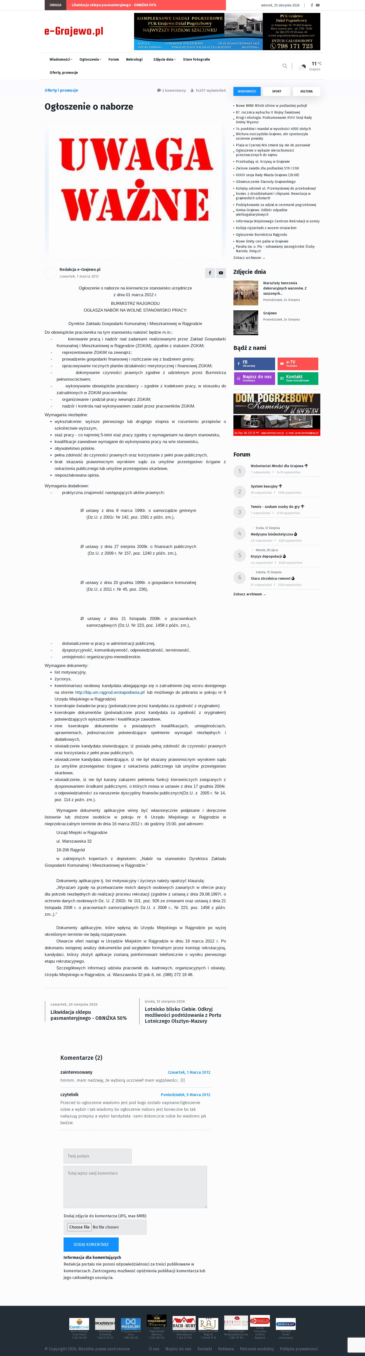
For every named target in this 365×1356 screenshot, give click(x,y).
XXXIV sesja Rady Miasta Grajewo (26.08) (267, 175)
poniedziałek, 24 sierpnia (281, 300)
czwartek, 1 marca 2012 (79, 276)
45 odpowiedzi (262, 540)
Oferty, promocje (64, 73)
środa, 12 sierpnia (268, 528)
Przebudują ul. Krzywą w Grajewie (263, 162)
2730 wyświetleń (288, 513)
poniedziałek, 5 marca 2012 (185, 1094)
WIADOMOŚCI (247, 91)
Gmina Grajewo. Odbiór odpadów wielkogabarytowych (261, 212)
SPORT (276, 91)
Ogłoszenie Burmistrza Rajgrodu (261, 235)
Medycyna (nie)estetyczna (272, 534)
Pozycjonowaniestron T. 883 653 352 (131, 1334)
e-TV (291, 363)
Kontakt (297, 378)
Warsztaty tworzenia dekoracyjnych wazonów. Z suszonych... (285, 288)
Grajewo (270, 313)
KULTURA (306, 91)
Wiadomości (60, 59)
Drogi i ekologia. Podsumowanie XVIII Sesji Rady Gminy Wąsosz (274, 120)
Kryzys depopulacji (266, 556)
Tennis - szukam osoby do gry (275, 507)
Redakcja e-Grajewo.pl (80, 269)
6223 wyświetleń (290, 540)
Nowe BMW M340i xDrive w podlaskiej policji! (271, 106)
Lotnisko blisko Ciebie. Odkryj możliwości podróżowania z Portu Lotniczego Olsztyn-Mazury (183, 1015)
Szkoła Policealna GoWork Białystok (260, 1333)
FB (249, 363)
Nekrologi (134, 59)
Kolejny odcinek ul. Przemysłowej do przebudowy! (276, 188)
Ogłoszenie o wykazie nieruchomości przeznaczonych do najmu (265, 152)
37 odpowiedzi (261, 585)
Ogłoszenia (89, 59)
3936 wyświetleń (289, 492)
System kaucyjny (264, 486)
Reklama (226, 1349)
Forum (114, 59)
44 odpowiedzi (262, 563)
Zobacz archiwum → (249, 258)
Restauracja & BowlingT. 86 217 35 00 (105, 1334)
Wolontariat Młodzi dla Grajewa (277, 466)
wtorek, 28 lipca (267, 550)
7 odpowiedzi (261, 472)
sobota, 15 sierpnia (269, 572)
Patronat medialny (257, 1349)
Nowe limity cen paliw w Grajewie (262, 241)
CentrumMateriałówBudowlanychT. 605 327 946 (184, 1334)
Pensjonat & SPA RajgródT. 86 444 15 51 (208, 1334)
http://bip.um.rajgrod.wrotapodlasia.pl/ (110, 692)
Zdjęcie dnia (163, 59)
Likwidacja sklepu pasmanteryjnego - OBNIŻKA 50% (114, 5)
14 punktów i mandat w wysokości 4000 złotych (273, 129)
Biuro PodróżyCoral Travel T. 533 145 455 (79, 1334)
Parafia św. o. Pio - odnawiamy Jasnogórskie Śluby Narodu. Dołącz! (275, 249)
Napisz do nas (257, 378)
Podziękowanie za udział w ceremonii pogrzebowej (276, 205)
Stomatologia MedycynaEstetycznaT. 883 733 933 (236, 1334)
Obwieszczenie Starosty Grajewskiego (266, 182)
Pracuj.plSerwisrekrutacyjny (286, 1334)
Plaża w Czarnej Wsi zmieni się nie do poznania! (273, 145)
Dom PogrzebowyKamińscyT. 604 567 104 (156, 1333)
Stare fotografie (196, 59)
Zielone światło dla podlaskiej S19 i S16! (268, 168)
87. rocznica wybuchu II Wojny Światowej (268, 112)
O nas (154, 1349)
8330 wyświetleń (290, 563)
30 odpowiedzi (261, 492)
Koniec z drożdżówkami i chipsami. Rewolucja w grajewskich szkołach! (273, 196)
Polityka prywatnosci (299, 1349)
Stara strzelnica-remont (271, 578)
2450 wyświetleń (288, 472)
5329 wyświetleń (289, 585)
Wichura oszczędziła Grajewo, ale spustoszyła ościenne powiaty (272, 136)
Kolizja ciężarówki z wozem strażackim (266, 228)
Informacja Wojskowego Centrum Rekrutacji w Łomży (278, 221)
